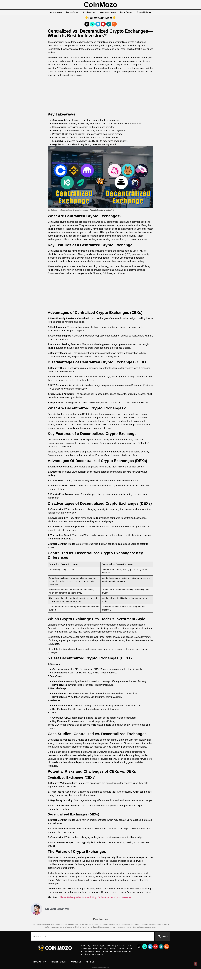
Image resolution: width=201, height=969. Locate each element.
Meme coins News (108, 12)
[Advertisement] (100, 95)
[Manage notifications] (195, 964)
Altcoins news (89, 12)
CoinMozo (100, 4)
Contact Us (76, 962)
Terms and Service (58, 962)
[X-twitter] (86, 24)
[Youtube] (103, 24)
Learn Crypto (126, 12)
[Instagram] (92, 24)
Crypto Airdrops (144, 12)
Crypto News (56, 12)
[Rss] (114, 24)
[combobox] (92, 936)
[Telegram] (97, 24)
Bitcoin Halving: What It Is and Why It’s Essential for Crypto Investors (95, 897)
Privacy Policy (39, 962)
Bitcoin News (72, 12)
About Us (90, 962)
